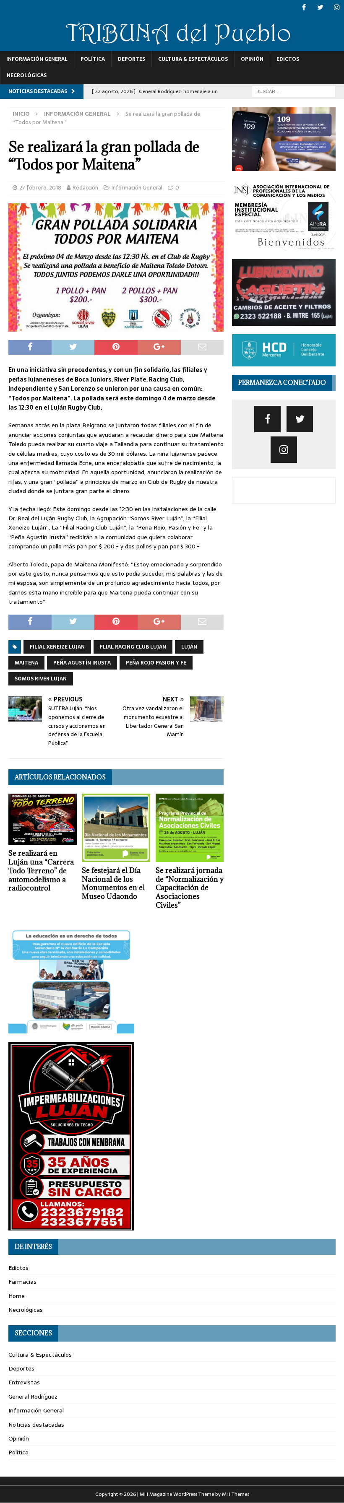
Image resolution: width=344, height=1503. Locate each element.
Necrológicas (27, 75)
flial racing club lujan (133, 647)
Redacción (85, 187)
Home (16, 1296)
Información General (37, 59)
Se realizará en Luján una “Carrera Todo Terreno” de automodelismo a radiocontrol (41, 871)
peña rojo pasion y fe (156, 663)
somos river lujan (41, 679)
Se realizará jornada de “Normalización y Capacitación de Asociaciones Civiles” (190, 888)
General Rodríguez (32, 1396)
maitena (26, 663)
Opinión (252, 59)
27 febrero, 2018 (40, 187)
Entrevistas (24, 1382)
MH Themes (235, 1494)
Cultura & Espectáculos (193, 59)
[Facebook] (304, 7)
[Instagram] (336, 7)
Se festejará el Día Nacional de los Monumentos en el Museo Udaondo (113, 883)
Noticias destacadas (36, 1424)
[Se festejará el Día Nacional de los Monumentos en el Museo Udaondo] (116, 828)
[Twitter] (320, 7)
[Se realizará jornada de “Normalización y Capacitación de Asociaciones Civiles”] (190, 828)
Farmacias (22, 1281)
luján (189, 647)
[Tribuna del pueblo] (172, 46)
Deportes (131, 59)
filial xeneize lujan (57, 647)
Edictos (287, 59)
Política (93, 59)
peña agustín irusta (82, 663)
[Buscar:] (294, 91)
